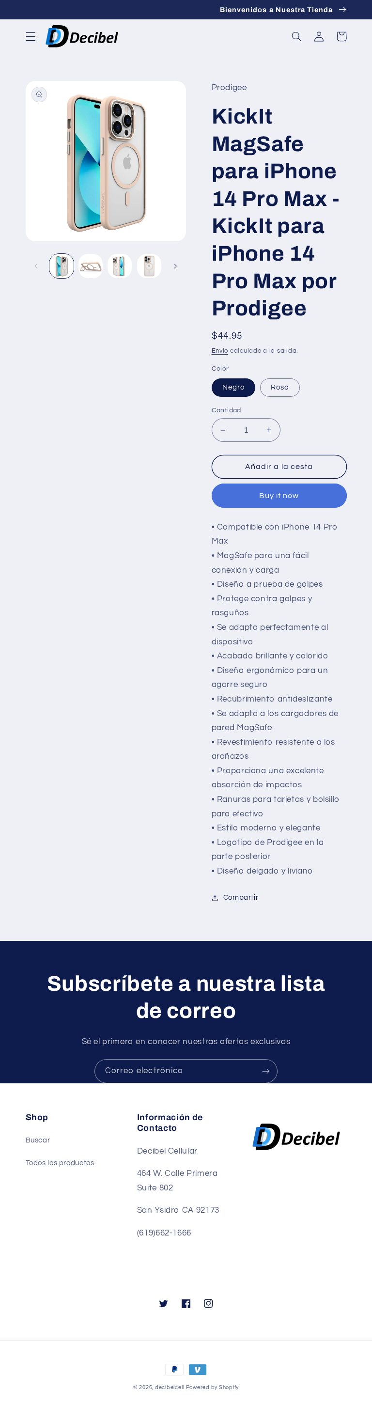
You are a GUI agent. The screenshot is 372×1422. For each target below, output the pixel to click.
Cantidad (226, 410)
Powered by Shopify (212, 1387)
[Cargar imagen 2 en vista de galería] (90, 266)
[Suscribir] (266, 1071)
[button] (30, 36)
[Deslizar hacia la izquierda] (36, 266)
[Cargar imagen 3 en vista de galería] (120, 266)
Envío (220, 351)
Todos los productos (60, 1163)
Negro (233, 387)
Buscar (38, 1140)
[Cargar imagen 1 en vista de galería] (61, 266)
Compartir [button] (241, 897)
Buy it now (279, 496)
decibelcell (169, 1387)
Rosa (280, 387)
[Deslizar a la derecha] (175, 266)
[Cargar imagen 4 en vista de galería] (149, 266)
